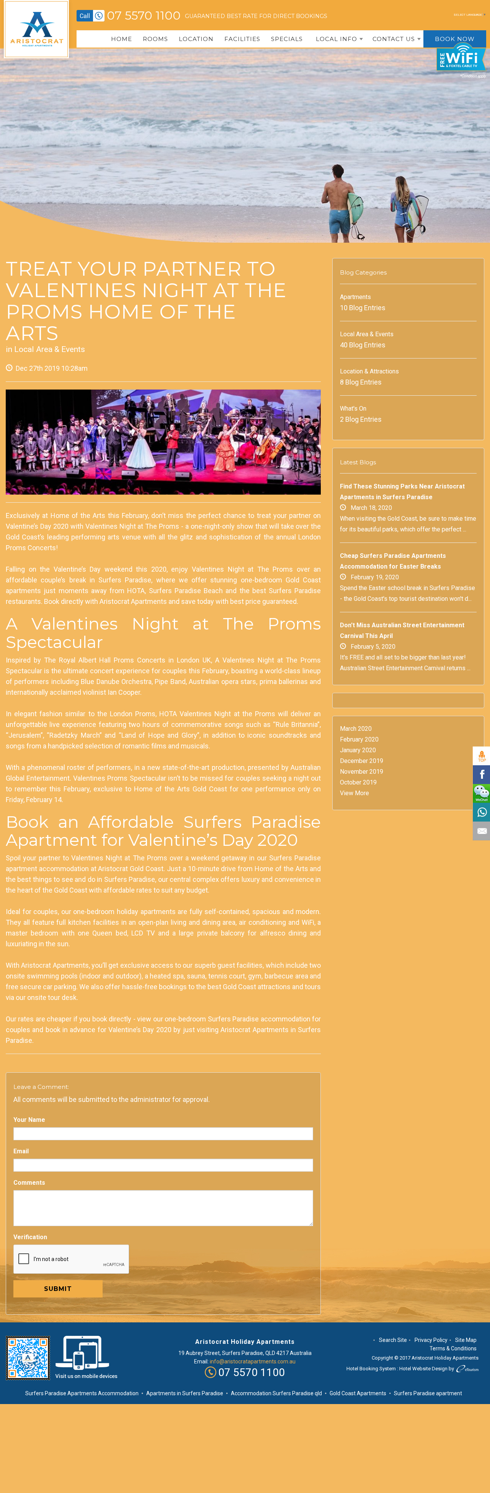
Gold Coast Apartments (358, 1393)
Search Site (393, 1340)
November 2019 (361, 771)
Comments (29, 1182)
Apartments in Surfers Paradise (184, 1393)
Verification (30, 1237)
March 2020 (356, 728)
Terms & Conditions (453, 1348)
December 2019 (361, 761)
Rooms (155, 39)
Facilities (242, 39)
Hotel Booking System (371, 1368)
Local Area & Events (49, 349)
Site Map (466, 1340)
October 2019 (358, 782)
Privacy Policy (431, 1340)
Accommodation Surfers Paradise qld (276, 1393)
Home (121, 39)
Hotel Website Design (423, 1368)
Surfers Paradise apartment (428, 1393)
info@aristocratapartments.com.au (253, 1361)
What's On (353, 408)
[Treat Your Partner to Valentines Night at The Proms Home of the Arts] (163, 442)
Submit (58, 1288)
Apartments (355, 297)
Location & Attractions (369, 371)
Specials (287, 39)
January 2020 (358, 750)
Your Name (29, 1119)
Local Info (336, 39)
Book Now (455, 39)
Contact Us (393, 39)
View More (354, 793)
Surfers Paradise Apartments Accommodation (82, 1393)
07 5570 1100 (144, 15)
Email (21, 1151)
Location (196, 39)
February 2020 (359, 739)
